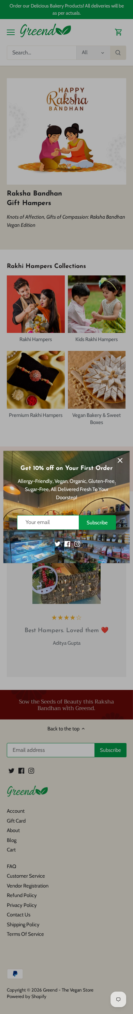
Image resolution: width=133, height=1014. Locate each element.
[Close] (120, 460)
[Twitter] (57, 543)
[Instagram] (77, 543)
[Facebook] (67, 543)
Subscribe (97, 523)
